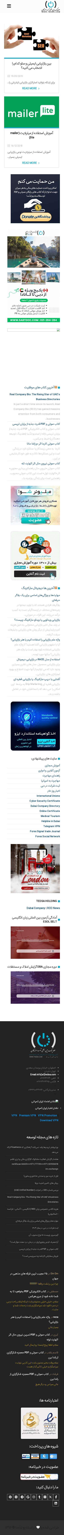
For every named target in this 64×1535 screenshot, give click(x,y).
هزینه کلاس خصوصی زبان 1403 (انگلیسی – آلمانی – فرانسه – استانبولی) (32, 1212)
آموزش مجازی (52, 765)
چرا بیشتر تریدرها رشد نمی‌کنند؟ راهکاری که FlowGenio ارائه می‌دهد (32, 1150)
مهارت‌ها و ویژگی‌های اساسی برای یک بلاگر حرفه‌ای (37, 1221)
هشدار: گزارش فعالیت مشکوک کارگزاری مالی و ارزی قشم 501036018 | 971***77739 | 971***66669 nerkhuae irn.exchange (34, 1164)
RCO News (53, 908)
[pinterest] (10, 1497)
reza (55, 1317)
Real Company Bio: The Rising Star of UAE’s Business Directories (32, 1200)
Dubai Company (36, 908)
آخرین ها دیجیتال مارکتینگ (37, 588)
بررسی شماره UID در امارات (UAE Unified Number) (36, 1190)
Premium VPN (27, 1115)
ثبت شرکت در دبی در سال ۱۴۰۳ (45, 1228)
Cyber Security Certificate (45, 801)
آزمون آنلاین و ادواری (49, 771)
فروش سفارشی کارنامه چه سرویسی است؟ (40, 1256)
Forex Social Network (47, 836)
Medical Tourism (50, 816)
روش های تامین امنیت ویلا (46, 1183)
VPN (14, 1115)
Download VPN (49, 1120)
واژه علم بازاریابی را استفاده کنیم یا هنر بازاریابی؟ (35, 640)
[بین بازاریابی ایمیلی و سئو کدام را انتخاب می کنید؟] (31, 39)
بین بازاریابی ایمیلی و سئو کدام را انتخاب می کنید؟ (31, 65)
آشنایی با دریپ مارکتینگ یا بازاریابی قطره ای (36, 679)
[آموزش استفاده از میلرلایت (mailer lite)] (31, 112)
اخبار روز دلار (53, 791)
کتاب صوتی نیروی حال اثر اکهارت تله (40, 463)
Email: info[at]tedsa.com (43, 1075)
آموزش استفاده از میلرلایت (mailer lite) (31, 135)
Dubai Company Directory (45, 806)
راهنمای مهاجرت (51, 776)
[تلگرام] (22, 1497)
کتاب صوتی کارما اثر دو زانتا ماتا (43, 444)
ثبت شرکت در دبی (50, 786)
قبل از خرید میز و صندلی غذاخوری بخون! (41, 1176)
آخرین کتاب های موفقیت (39, 387)
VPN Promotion (47, 1115)
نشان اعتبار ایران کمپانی (46, 1108)
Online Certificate (50, 811)
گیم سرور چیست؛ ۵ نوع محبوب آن (43, 1235)
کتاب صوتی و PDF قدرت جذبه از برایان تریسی (36, 424)
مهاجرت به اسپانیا (50, 781)
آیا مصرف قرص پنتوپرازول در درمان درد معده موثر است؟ (34, 1242)
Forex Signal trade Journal (45, 831)
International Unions (48, 796)
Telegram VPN (51, 826)
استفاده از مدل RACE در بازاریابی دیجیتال (38, 659)
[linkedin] (56, 1503)
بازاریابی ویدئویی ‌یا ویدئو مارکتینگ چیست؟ (37, 620)
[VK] (16, 1497)
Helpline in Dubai (51, 821)
